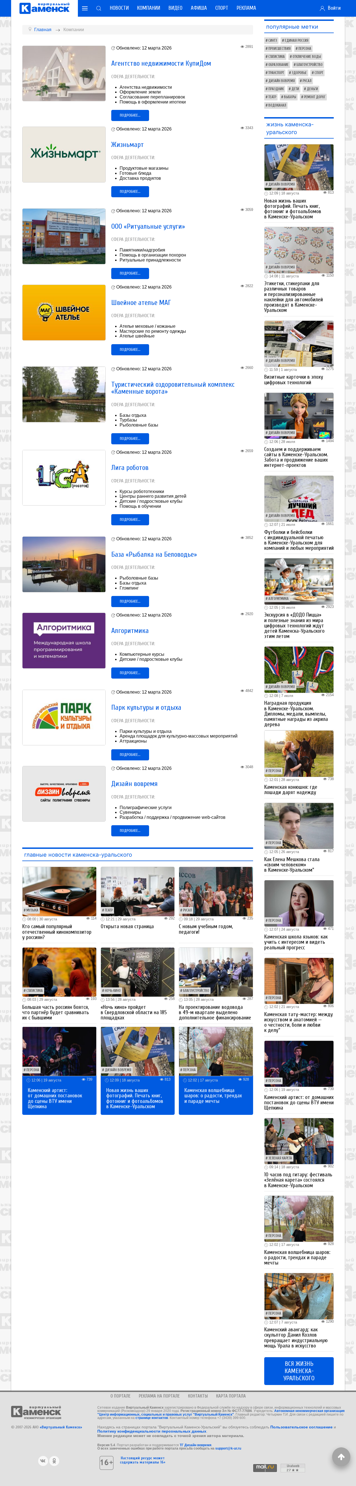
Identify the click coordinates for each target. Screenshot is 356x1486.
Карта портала (231, 1396)
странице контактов (151, 1418)
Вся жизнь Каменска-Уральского (299, 1371)
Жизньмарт (127, 145)
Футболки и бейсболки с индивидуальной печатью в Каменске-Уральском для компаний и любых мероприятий (299, 540)
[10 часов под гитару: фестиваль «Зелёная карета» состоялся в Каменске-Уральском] (299, 1140)
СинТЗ (272, 41)
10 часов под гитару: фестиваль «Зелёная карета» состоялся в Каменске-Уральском (298, 1180)
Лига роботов (130, 468)
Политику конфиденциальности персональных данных (151, 1431)
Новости (119, 8)
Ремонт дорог (314, 97)
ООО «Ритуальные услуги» (148, 226)
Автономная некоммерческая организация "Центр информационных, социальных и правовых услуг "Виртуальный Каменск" (221, 1412)
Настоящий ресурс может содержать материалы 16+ (142, 1460)
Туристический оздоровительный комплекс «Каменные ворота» (173, 388)
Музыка (32, 910)
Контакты (198, 1396)
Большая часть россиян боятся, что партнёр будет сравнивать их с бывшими (55, 1012)
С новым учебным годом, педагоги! (206, 929)
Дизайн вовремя (134, 784)
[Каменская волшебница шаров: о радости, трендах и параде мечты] (216, 1051)
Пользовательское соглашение (301, 1427)
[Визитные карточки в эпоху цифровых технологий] (299, 343)
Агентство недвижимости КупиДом (161, 63)
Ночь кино (113, 991)
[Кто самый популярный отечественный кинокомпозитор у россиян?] (59, 891)
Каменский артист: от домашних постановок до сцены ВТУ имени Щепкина (55, 1098)
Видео (175, 8)
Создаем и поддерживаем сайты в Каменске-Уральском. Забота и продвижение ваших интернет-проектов (296, 457)
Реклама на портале (159, 1396)
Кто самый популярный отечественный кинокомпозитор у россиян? (57, 931)
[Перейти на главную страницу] (44, 8)
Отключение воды (307, 57)
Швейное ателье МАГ (141, 303)
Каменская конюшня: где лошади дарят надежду (290, 789)
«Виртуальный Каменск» (61, 1427)
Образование (278, 65)
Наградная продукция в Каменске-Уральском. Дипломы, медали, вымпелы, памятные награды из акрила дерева (296, 714)
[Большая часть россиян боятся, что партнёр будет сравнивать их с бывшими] (59, 972)
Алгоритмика (130, 631)
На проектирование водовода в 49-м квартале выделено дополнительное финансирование (215, 1012)
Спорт (221, 8)
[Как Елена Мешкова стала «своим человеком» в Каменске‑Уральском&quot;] (299, 825)
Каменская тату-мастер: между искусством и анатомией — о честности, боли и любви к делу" (298, 1022)
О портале (120, 1396)
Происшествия (279, 49)
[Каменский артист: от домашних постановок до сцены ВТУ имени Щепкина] (59, 1051)
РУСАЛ (187, 910)
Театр (109, 910)
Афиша (199, 8)
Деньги (312, 89)
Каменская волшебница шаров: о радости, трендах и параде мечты (213, 1095)
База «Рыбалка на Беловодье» (154, 554)
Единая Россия (296, 41)
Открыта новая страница (127, 926)
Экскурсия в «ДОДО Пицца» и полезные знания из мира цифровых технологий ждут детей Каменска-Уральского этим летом (294, 625)
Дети (295, 89)
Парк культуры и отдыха (146, 707)
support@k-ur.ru (228, 1448)
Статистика (34, 991)
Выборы (290, 97)
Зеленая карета (280, 1158)
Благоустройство (196, 991)
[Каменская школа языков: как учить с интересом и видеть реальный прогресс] (299, 903)
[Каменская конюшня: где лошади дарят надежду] (299, 753)
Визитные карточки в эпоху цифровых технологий (293, 379)
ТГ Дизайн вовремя (195, 1445)
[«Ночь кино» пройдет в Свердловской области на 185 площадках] (138, 972)
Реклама (246, 8)
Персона (32, 1070)
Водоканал (277, 105)
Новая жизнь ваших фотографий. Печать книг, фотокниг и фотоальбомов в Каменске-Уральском (134, 1098)
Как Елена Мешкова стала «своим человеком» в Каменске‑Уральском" (292, 864)
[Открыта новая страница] (138, 891)
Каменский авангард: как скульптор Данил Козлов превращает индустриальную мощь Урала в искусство (296, 1338)
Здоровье (299, 73)
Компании (148, 8)
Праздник (276, 89)
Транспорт (276, 73)
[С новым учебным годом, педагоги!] (216, 891)
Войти (333, 8)
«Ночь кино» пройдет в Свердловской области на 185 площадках (134, 1012)
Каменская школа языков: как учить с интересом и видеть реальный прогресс (296, 942)
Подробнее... (130, 115)
